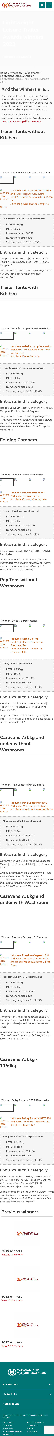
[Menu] (49, 5)
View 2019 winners (12, 1254)
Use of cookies (8, 1422)
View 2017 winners (12, 1346)
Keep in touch (11, 1403)
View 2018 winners (12, 1300)
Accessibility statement (35, 1422)
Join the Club (10, 1384)
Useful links (10, 1394)
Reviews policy (8, 1434)
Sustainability (32, 1431)
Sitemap (30, 1428)
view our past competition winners (21, 121)
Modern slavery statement (12, 1431)
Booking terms (32, 1425)
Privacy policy (8, 1428)
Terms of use (7, 1425)
